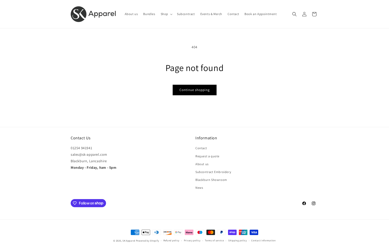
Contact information (263, 240)
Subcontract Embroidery (213, 172)
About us (202, 164)
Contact (201, 148)
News (199, 188)
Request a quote (207, 156)
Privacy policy (192, 240)
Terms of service (214, 240)
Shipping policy (237, 240)
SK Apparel (128, 240)
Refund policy (171, 240)
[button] (166, 14)
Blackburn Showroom (211, 180)
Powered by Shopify (147, 240)
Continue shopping (194, 90)
